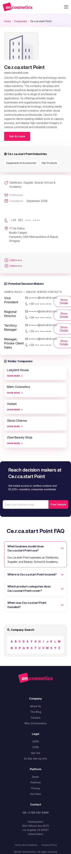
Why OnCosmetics (35, 723)
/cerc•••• (15, 260)
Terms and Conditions (26, 845)
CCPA (35, 747)
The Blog (35, 711)
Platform (36, 782)
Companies (20, 21)
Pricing (35, 788)
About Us (35, 706)
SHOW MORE (13, 376)
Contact (35, 717)
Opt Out (35, 752)
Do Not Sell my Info (35, 758)
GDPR (35, 741)
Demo (35, 776)
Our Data (35, 793)
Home (7, 21)
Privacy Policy (49, 845)
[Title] (17, 7)
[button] (66, 7)
